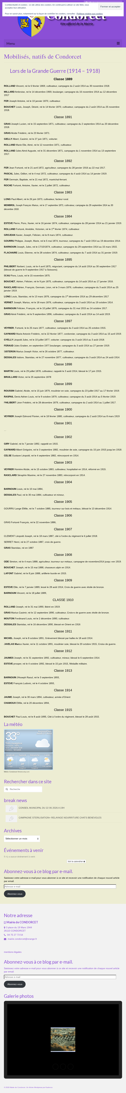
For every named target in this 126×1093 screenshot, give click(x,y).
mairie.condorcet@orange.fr (22, 939)
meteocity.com (24, 772)
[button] (55, 1067)
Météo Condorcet (10, 772)
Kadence (49, 1087)
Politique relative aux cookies (90, 14)
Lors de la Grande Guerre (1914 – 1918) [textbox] (52, 71)
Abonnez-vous (14, 894)
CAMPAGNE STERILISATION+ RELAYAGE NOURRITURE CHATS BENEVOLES (60, 817)
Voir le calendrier (75, 861)
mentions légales (12, 952)
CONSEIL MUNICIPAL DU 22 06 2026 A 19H (41, 807)
